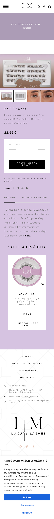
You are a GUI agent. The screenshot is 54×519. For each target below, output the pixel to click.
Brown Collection (28, 178)
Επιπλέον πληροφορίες (34, 197)
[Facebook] (33, 446)
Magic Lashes (33, 24)
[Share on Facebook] (14, 188)
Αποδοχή (27, 497)
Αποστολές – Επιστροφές (27, 364)
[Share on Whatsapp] (27, 188)
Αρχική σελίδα (17, 24)
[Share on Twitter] (18, 188)
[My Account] (44, 7)
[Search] (38, 7)
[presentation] (5, 64)
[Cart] (49, 7)
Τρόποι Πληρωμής (27, 370)
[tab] (9, 199)
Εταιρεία (27, 357)
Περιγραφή (9, 197)
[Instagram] (20, 446)
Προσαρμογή (27, 505)
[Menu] (6, 6)
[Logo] (27, 6)
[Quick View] (42, 284)
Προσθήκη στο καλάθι (27, 164)
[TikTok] (27, 446)
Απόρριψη (27, 513)
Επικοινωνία (27, 377)
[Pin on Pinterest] (22, 188)
